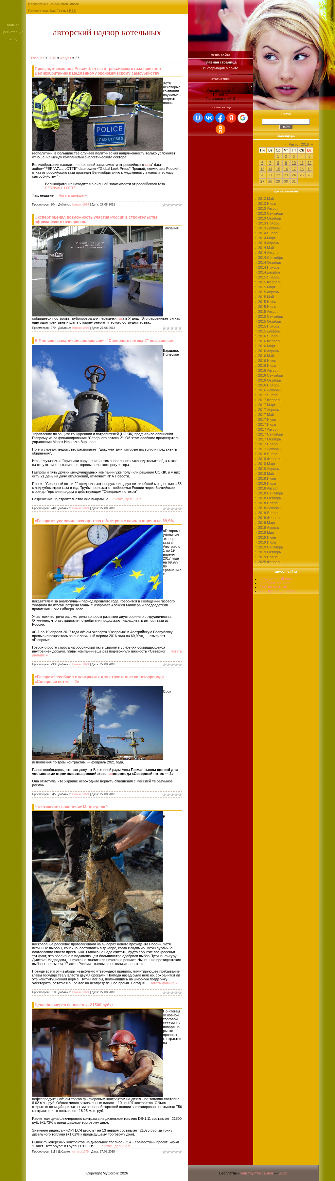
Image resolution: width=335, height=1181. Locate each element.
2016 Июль (267, 365)
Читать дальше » (73, 195)
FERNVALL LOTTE (60, 188)
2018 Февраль (269, 459)
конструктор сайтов (256, 1173)
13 (262, 169)
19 (309, 169)
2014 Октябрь (269, 262)
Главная (13, 25)
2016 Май (266, 356)
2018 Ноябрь (268, 503)
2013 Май (266, 199)
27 (262, 181)
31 (294, 181)
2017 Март (266, 405)
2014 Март (266, 238)
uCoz (283, 1173)
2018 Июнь (267, 478)
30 (286, 181)
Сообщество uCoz (275, 583)
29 (278, 181)
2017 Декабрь (269, 449)
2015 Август (268, 311)
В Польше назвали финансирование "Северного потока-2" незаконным (104, 340)
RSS (72, 10)
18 (302, 169)
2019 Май (266, 532)
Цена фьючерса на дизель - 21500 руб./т (74, 1005)
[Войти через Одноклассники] (220, 129)
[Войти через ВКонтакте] (209, 118)
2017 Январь (268, 395)
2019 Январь (268, 513)
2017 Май (266, 415)
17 (294, 169)
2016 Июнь (267, 361)
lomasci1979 (80, 204)
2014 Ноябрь (268, 267)
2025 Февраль (269, 562)
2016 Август (268, 370)
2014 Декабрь (269, 272)
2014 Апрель (268, 243)
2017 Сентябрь (270, 434)
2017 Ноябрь (268, 444)
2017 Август (268, 429)
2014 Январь (268, 233)
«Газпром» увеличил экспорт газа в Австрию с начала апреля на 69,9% (104, 521)
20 (262, 175)
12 (309, 163)
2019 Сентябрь (270, 547)
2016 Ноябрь (268, 385)
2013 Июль (267, 204)
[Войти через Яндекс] (231, 118)
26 (309, 175)
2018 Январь (268, 454)
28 (270, 181)
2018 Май (266, 473)
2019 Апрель (268, 527)
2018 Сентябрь (270, 493)
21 (270, 175)
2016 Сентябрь (270, 375)
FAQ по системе (273, 587)
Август (65, 58)
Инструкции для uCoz (278, 591)
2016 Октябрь (269, 380)
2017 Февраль (269, 400)
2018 (52, 58)
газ (147, 165)
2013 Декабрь (269, 228)
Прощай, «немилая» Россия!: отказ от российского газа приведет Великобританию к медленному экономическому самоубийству (98, 71)
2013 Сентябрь (270, 213)
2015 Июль (267, 307)
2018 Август (268, 488)
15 (278, 169)
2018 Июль (267, 483)
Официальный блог (276, 579)
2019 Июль (267, 542)
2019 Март (266, 523)
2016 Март (266, 346)
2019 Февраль (269, 518)
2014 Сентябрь (270, 257)
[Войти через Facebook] (220, 118)
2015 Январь (268, 277)
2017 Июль (267, 424)
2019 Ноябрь (268, 557)
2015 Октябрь (269, 321)
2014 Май (266, 248)
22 (278, 175)
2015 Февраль (269, 282)
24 (294, 175)
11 (302, 163)
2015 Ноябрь (268, 326)
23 (286, 175)
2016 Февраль (269, 341)
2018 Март (266, 464)
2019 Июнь (267, 537)
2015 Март (266, 287)
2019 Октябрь (269, 552)
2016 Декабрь (269, 390)
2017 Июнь (267, 419)
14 (270, 169)
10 (294, 163)
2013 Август (268, 208)
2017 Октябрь (269, 439)
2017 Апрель (268, 410)
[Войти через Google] (243, 118)
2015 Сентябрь (270, 316)
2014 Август (268, 253)
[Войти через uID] (198, 118)
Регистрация (13, 32)
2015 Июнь (267, 302)
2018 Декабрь (269, 508)
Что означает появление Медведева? (71, 807)
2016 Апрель (268, 351)
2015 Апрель (268, 292)
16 (286, 169)
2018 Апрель (268, 469)
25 (302, 175)
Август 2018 (299, 144)
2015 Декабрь (269, 331)
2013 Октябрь (269, 218)
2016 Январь (268, 336)
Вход (13, 39)
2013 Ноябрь (268, 223)
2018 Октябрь (269, 498)
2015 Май (266, 297)
